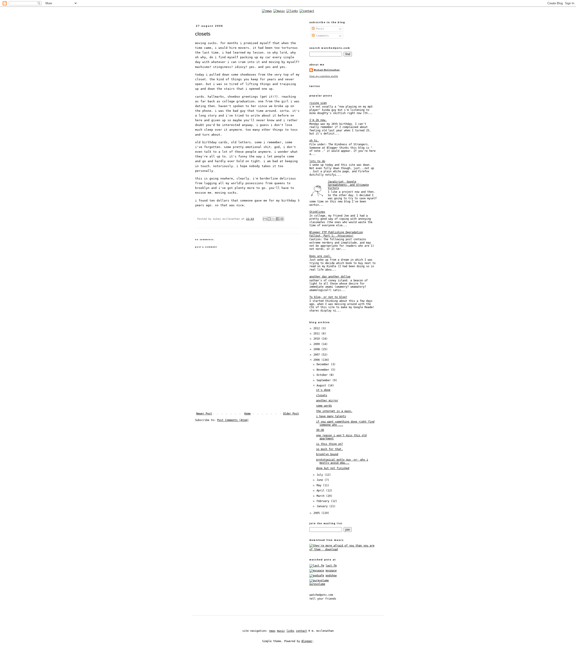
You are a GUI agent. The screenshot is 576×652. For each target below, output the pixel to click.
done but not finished (332, 468)
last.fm (331, 565)
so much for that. (329, 449)
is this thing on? (329, 444)
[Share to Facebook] (277, 219)
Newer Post (204, 413)
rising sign (318, 103)
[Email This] (265, 219)
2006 (317, 359)
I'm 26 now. (318, 120)
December (324, 364)
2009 (317, 344)
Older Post (291, 413)
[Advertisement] (247, 378)
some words (324, 405)
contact (301, 630)
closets (321, 395)
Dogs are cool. (320, 256)
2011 (317, 333)
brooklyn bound (327, 454)
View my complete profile (323, 76)
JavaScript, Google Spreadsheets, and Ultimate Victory (348, 185)
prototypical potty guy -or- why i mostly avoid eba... (342, 461)
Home (247, 413)
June (320, 480)
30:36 (320, 430)
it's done (323, 390)
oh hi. (314, 140)
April (321, 490)
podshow (331, 575)
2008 (317, 349)
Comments (322, 35)
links (290, 630)
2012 (317, 328)
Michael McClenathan (327, 70)
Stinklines (317, 211)
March (321, 495)
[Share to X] (273, 219)
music (281, 630)
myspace (331, 570)
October (323, 374)
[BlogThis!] (269, 219)
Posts (319, 28)
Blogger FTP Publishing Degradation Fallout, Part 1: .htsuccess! (336, 234)
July (320, 474)
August (322, 385)
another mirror (327, 400)
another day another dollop (329, 276)
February (324, 501)
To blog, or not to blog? (328, 297)
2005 (317, 513)
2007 (317, 354)
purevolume (317, 584)
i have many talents (331, 416)
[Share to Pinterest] (282, 219)
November (324, 369)
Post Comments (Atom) (233, 420)
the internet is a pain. (334, 411)
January (323, 506)
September (324, 380)
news (272, 630)
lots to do (317, 161)
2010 (317, 338)
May (320, 485)
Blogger (307, 641)
